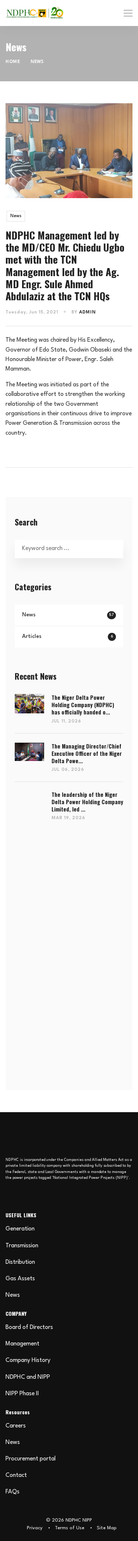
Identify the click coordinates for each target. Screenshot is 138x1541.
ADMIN (87, 312)
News (15, 216)
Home (13, 62)
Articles (67, 636)
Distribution (20, 1262)
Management (22, 1344)
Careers (16, 1426)
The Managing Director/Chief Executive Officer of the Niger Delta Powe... (87, 754)
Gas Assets (20, 1279)
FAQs (13, 1492)
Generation (20, 1229)
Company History (28, 1360)
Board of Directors (29, 1327)
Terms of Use (69, 1528)
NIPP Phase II (22, 1394)
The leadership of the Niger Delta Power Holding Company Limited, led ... (87, 802)
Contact (16, 1475)
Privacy (34, 1528)
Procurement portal (31, 1459)
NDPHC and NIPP (28, 1377)
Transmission (22, 1246)
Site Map (107, 1528)
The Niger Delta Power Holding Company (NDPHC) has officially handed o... (83, 705)
